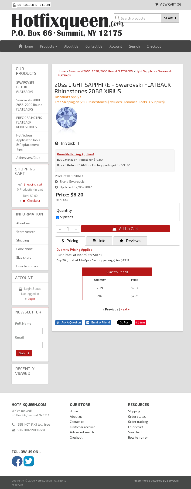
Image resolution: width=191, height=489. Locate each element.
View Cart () (169, 4)
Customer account (82, 427)
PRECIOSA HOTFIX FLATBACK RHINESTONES (29, 122)
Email (19, 337)
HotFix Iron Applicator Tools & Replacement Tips (28, 142)
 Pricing (70, 241)
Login (46, 4)
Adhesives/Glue (28, 158)
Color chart (24, 249)
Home (27, 46)
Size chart (23, 257)
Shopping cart (33, 184)
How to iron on (27, 266)
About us (23, 223)
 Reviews (130, 241)
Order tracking (138, 422)
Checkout (154, 46)
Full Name (23, 323)
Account (115, 46)
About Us (71, 46)
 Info (99, 241)
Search (134, 46)
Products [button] (47, 46)
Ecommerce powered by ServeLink (156, 480)
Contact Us (93, 46)
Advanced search (82, 432)
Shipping (22, 240)
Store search (25, 232)
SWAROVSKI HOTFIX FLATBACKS (25, 87)
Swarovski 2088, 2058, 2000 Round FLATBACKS (100, 71)
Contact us (77, 422)
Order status (137, 416)
